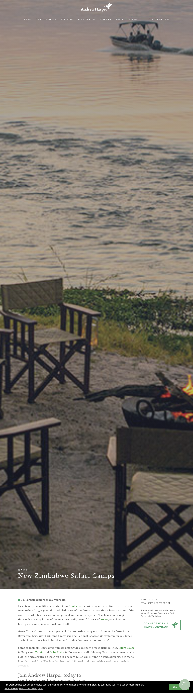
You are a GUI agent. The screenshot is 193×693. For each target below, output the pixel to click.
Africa (104, 619)
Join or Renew (158, 19)
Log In (132, 19)
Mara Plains (126, 647)
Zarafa (39, 652)
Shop (119, 19)
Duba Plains (57, 652)
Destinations (46, 19)
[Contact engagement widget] (184, 684)
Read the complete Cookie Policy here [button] (24, 688)
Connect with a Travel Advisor (156, 625)
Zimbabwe (75, 606)
